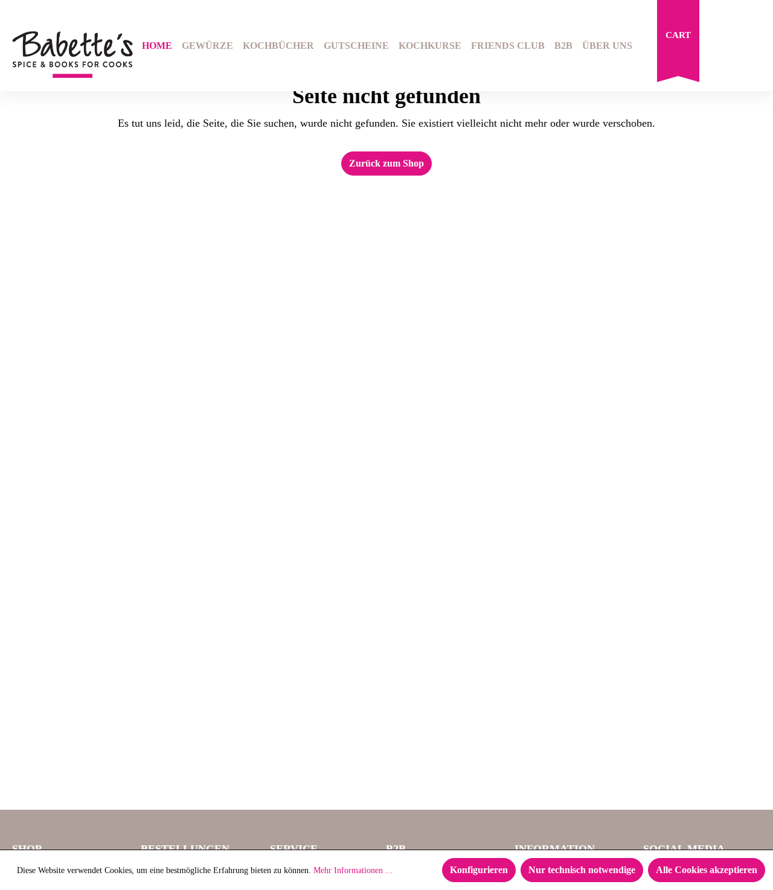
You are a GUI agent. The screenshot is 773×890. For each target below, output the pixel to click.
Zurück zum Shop (386, 163)
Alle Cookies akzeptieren (706, 870)
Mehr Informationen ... (353, 870)
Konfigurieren (479, 870)
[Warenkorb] (678, 44)
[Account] (753, 47)
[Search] (722, 47)
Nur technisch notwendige (581, 870)
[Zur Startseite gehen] (64, 55)
